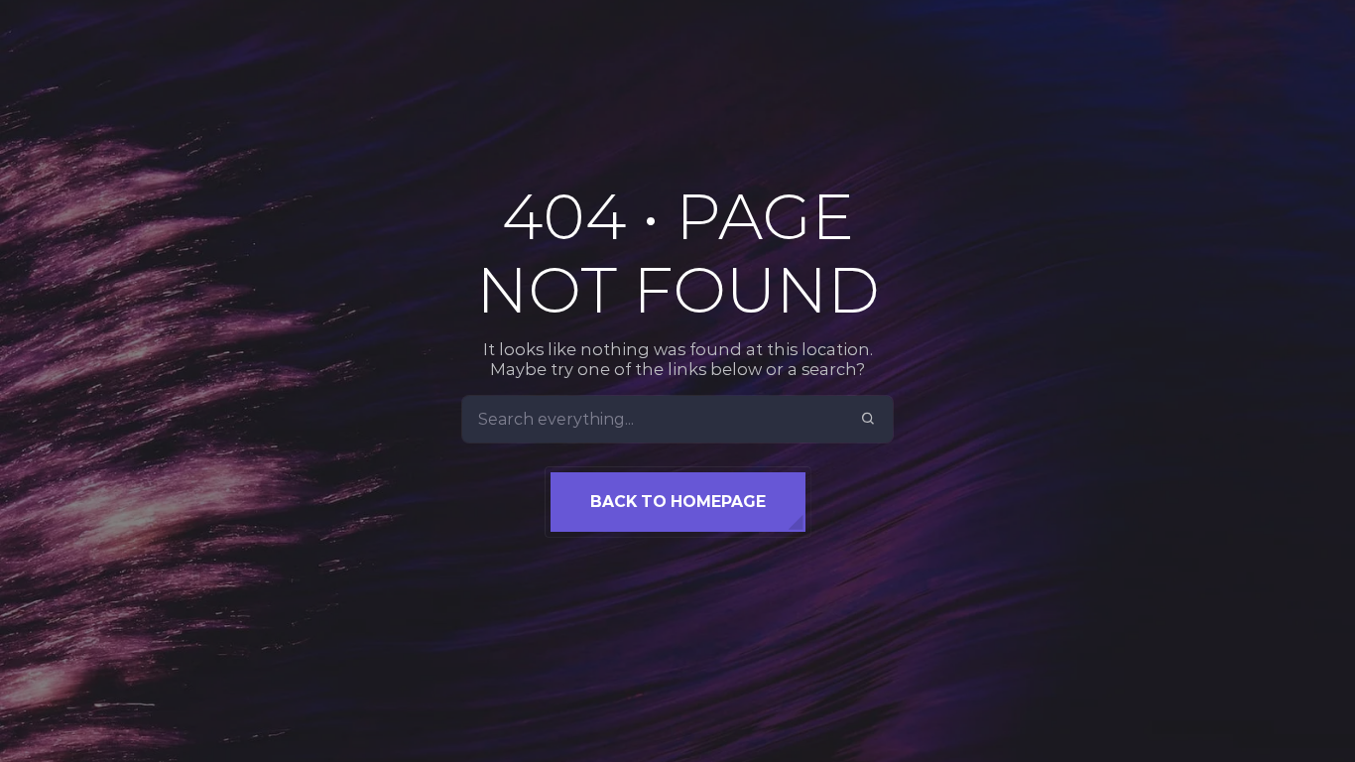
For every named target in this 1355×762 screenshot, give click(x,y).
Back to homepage (678, 501)
